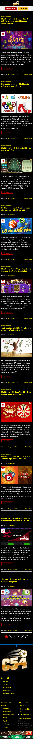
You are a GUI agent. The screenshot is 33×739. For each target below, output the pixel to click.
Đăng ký (6, 681)
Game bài (6, 708)
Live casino (7, 712)
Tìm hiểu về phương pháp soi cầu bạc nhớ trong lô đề (14, 580)
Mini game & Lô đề (6, 16)
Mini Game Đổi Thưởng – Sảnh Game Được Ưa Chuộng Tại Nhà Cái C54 (16, 269)
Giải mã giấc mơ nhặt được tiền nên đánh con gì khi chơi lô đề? (16, 329)
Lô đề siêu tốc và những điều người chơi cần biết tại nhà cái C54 (15, 208)
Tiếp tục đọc (7, 68)
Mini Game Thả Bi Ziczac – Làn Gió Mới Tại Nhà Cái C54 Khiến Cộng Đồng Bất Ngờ (15, 20)
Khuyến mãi (7, 690)
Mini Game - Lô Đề (9, 715)
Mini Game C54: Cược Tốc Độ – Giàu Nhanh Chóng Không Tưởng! (16, 393)
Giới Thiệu (23, 706)
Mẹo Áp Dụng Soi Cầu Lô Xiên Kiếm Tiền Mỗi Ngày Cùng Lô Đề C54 (15, 457)
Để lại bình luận (28, 74)
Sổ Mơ (5, 727)
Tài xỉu (5, 721)
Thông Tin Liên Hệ (25, 714)
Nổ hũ (5, 718)
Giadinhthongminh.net (24, 719)
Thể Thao (6, 724)
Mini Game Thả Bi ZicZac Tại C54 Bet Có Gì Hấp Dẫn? (16, 149)
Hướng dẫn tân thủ (9, 694)
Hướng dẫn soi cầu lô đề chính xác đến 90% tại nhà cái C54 (15, 85)
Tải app (5, 684)
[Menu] (2, 3)
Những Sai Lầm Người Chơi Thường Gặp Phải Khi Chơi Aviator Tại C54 (15, 519)
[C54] (16, 3)
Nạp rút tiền (7, 687)
